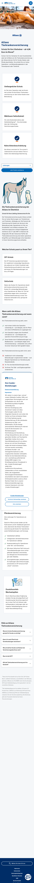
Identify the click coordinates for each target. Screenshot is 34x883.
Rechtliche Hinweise (17, 876)
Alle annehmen (17, 504)
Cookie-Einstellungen (17, 495)
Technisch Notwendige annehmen (17, 499)
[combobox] (17, 165)
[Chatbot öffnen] (28, 877)
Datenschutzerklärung (12, 389)
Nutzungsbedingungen (17, 873)
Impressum (17, 868)
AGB (17, 878)
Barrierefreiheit (17, 880)
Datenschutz (17, 871)
